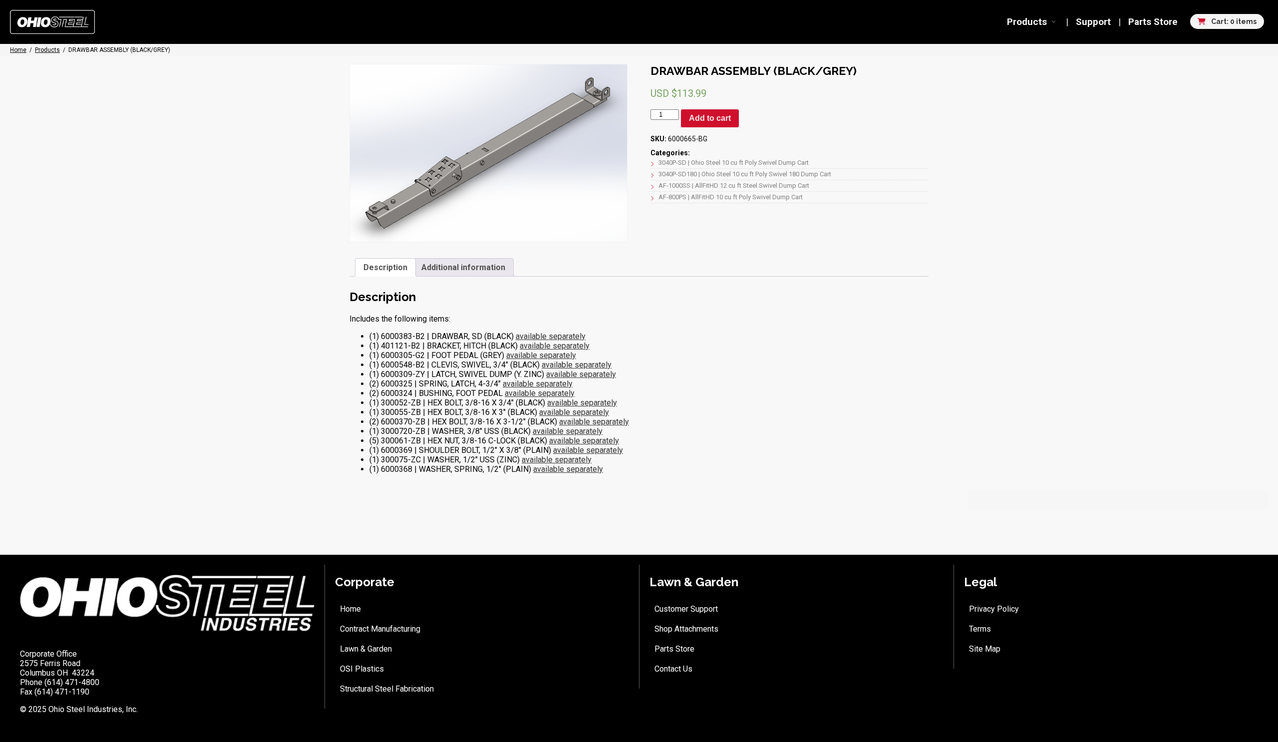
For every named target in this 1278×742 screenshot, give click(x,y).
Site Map (984, 649)
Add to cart (710, 118)
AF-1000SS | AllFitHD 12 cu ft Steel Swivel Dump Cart (733, 185)
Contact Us (673, 669)
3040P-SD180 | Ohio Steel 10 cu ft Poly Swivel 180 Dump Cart (744, 174)
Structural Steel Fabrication (387, 689)
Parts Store (1153, 21)
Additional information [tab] (463, 267)
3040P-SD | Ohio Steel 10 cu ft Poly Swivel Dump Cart (733, 162)
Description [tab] (385, 267)
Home (350, 609)
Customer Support (686, 609)
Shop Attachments (686, 629)
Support (1093, 21)
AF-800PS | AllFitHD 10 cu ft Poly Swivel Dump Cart (730, 197)
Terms (980, 629)
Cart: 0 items (1233, 21)
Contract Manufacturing (380, 629)
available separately (551, 336)
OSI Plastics (362, 669)
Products (1027, 21)
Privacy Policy (994, 609)
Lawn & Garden (366, 649)
